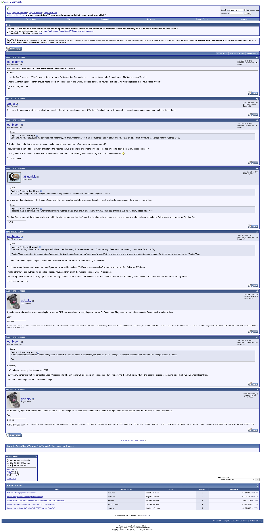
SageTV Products (35, 13)
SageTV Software (50, 13)
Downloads (151, 19)
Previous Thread (127, 440)
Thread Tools (222, 53)
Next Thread (139, 440)
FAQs (69, 19)
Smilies (9, 471)
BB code (10, 469)
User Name (225, 10)
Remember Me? (253, 10)
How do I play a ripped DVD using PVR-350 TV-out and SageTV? (31, 508)
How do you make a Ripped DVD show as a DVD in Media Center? (31, 504)
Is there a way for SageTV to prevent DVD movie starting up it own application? (36, 500)
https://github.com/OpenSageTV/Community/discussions (68, 31)
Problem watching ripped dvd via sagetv (21, 493)
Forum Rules (31, 19)
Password (225, 13)
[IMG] (9, 473)
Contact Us (217, 521)
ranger (11, 103)
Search (244, 19)
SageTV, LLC (229, 521)
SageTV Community (19, 13)
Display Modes (252, 53)
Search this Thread (237, 53)
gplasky (26, 300)
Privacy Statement (250, 521)
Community (105, 19)
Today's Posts (201, 19)
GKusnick (29, 176)
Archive (239, 521)
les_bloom (13, 61)
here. (40, 33)
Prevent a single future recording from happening (25, 497)
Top (261, 521)
